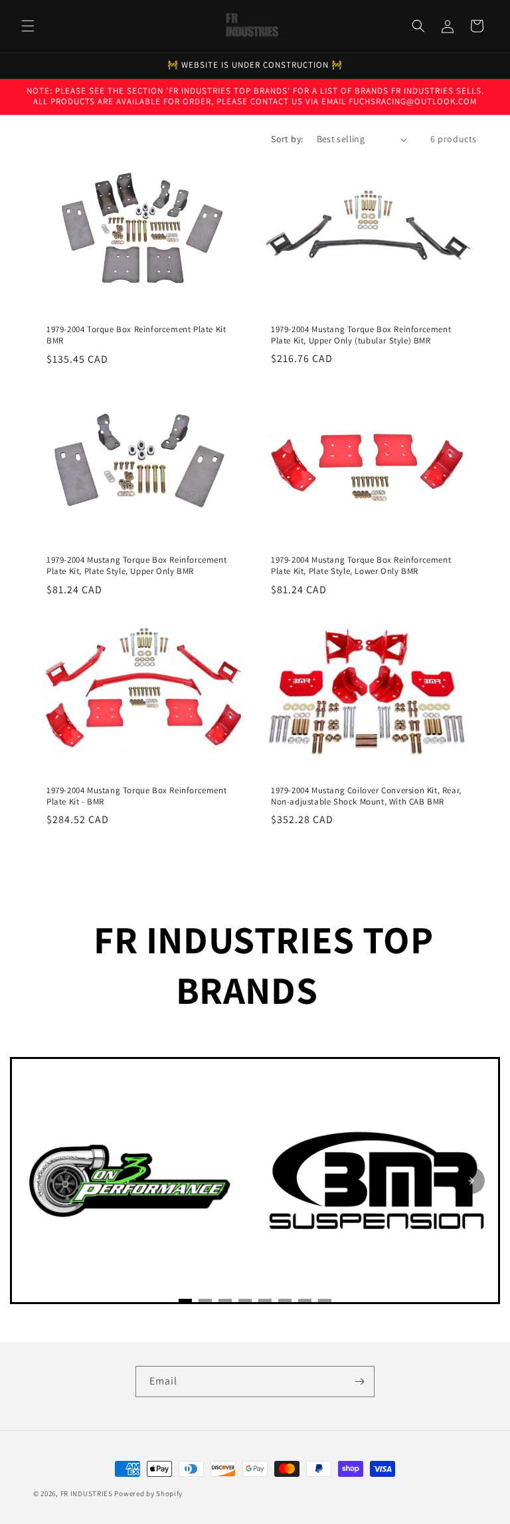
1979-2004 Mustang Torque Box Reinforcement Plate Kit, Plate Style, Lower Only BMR (361, 566)
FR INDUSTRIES (86, 1493)
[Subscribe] (359, 1381)
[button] (27, 26)
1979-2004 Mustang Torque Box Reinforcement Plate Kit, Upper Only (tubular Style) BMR (361, 335)
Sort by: (287, 139)
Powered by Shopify (148, 1493)
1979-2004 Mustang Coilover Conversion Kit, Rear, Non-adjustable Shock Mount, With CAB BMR (366, 796)
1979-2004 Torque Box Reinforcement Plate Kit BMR (136, 335)
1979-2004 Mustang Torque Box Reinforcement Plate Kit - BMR (136, 796)
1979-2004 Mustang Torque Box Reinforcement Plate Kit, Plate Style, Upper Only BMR (136, 566)
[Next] (471, 1180)
